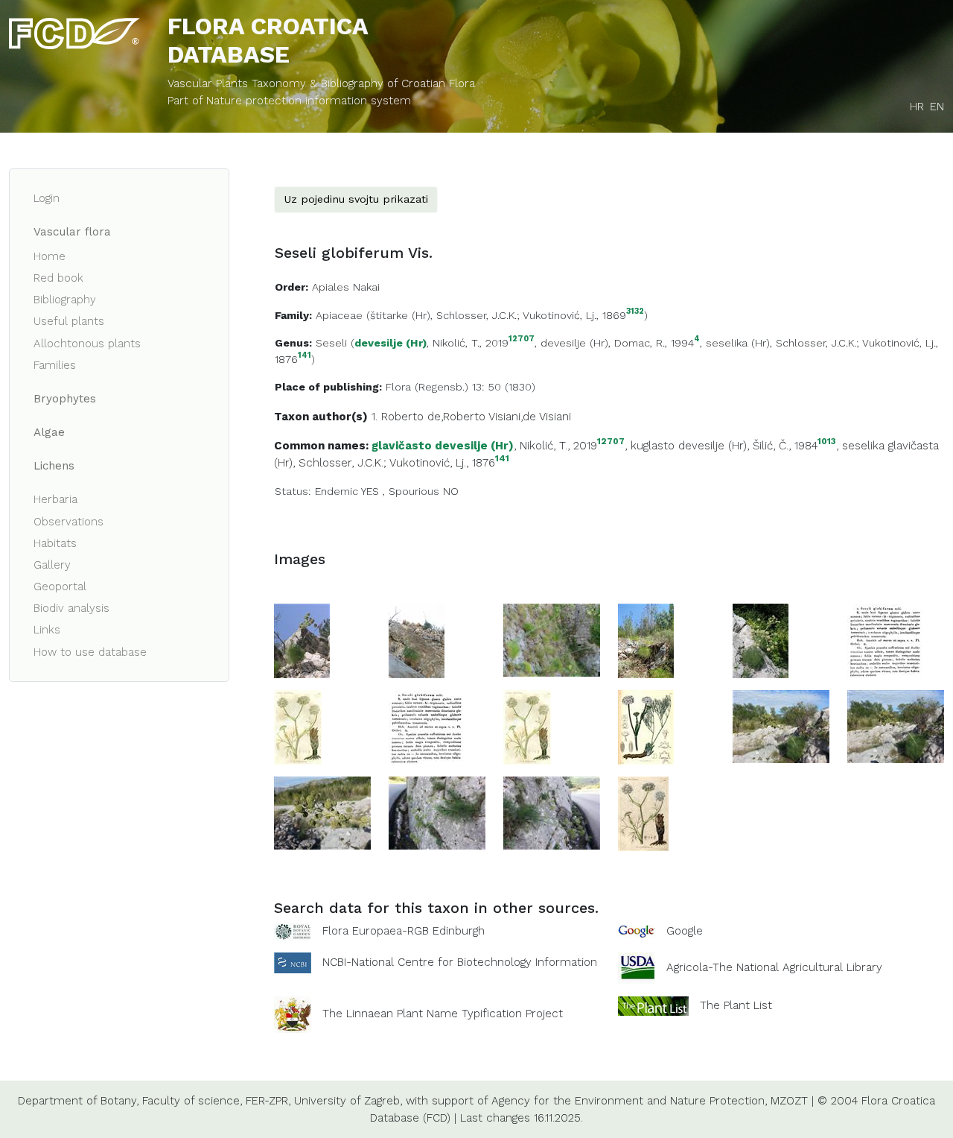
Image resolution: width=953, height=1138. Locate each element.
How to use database (90, 652)
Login (47, 198)
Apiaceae (339, 315)
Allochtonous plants (87, 343)
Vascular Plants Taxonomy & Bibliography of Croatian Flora (321, 83)
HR (917, 106)
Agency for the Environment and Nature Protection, (629, 1100)
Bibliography (65, 299)
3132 (635, 312)
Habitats (55, 543)
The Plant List (736, 1005)
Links (47, 629)
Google (684, 931)
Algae (49, 432)
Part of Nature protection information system (289, 100)
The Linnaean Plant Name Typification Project (442, 1013)
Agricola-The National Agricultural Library (774, 967)
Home (50, 256)
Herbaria (55, 499)
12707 (522, 339)
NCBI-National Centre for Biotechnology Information (459, 962)
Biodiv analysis (71, 608)
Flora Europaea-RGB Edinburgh (403, 931)
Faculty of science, (192, 1100)
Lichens (54, 465)
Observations (68, 521)
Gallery (52, 565)
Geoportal (60, 586)
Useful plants (69, 321)
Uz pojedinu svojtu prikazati (356, 199)
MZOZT (789, 1100)
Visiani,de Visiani (529, 416)
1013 (826, 441)
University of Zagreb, (348, 1100)
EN (937, 106)
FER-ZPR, (268, 1100)
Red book (58, 278)
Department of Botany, (78, 1100)
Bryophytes (65, 398)
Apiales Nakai (346, 287)
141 (304, 356)
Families (55, 365)
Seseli (331, 343)
